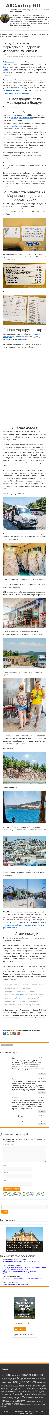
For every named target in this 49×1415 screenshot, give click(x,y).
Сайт (4, 1180)
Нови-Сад (31, 1391)
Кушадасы (15, 1388)
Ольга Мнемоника (11, 55)
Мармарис (32, 56)
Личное (24, 1389)
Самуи (26, 1397)
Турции (5, 70)
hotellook (19, 994)
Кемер (40, 1382)
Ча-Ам (22, 1404)
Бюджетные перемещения (19, 56)
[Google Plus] (18, 1033)
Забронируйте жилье (12, 1265)
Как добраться (7, 1045)
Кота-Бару (12, 1385)
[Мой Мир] (14, 1033)
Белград (3, 1379)
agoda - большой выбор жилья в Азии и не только (21, 1273)
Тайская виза (40, 1401)
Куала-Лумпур (32, 1385)
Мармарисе (9, 62)
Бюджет (21, 1378)
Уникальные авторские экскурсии (15, 1284)
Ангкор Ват (16, 1375)
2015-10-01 (42, 1097)
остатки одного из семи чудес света (16, 93)
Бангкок (38, 1375)
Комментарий (9, 1144)
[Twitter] (8, 1033)
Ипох (10, 1382)
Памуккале (6, 1394)
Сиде (3, 1400)
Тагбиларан (31, 1401)
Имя (5, 1165)
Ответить (42, 1073)
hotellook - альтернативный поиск (15, 1269)
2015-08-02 (42, 1079)
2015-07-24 (42, 1058)
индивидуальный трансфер (22, 118)
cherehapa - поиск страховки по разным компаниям (22, 1279)
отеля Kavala (22, 339)
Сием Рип (10, 1401)
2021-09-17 (42, 1116)
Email (5, 1173)
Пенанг (16, 1394)
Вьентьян (41, 1379)
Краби (21, 1386)
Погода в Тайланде (30, 1394)
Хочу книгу (20, 1329)
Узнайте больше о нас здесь (21, 27)
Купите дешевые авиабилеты (15, 1259)
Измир (3, 1382)
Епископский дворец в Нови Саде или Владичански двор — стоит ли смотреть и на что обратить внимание (24, 1246)
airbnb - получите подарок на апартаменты (19, 1271)
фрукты (3, 1406)
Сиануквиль (39, 1398)
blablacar (42, 132)
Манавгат (12, 1391)
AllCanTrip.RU (23, 5)
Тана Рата (5, 1404)
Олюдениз (40, 1391)
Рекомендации (10, 1397)
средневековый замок (12, 90)
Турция (12, 34)
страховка (40, 1404)
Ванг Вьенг (32, 1378)
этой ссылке (17, 126)
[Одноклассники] (11, 1033)
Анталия (26, 1375)
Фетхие (15, 1404)
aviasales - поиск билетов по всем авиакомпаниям (21, 1261)
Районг (43, 1394)
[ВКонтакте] (4, 1033)
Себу (33, 1398)
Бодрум (20, 34)
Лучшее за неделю (37, 1388)
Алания (6, 1375)
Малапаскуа (4, 1391)
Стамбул (21, 1401)
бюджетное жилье (30, 1404)
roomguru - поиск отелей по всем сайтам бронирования (24, 1267)
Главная (3, 34)
